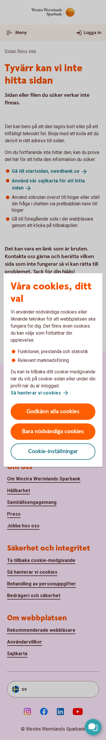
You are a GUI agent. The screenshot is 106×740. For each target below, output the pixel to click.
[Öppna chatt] (93, 727)
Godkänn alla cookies (53, 411)
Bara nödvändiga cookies (53, 431)
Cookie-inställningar (53, 451)
